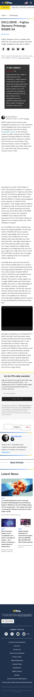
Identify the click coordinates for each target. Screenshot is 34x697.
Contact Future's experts (17, 642)
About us (17, 646)
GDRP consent (17, 671)
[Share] (3, 49)
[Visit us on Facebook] (6, 634)
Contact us (17, 649)
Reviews (26, 119)
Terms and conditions (17, 653)
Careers (17, 675)
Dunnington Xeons (8, 132)
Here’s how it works (24, 58)
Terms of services (24, 405)
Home (3, 15)
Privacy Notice (27, 407)
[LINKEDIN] (13, 439)
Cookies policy (17, 664)
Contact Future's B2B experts (17, 679)
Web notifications (17, 660)
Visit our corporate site (24, 615)
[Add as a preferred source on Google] (7, 621)
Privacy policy (17, 657)
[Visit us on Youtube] (17, 634)
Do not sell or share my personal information (17, 682)
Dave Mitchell (12, 117)
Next (27, 427)
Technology (13, 15)
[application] (17, 317)
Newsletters (17, 668)
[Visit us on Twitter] (12, 634)
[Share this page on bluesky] (18, 49)
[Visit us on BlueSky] (23, 634)
